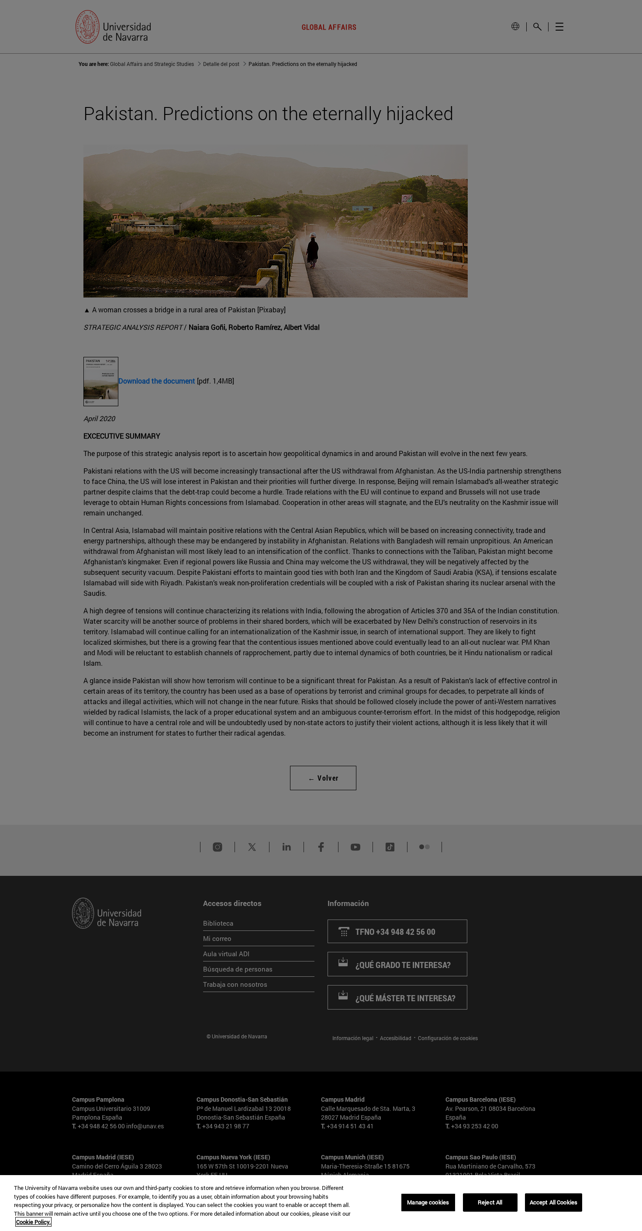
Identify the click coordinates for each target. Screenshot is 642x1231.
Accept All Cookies (553, 1202)
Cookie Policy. (33, 1222)
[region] (321, 1203)
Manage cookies (428, 1202)
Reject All (490, 1202)
